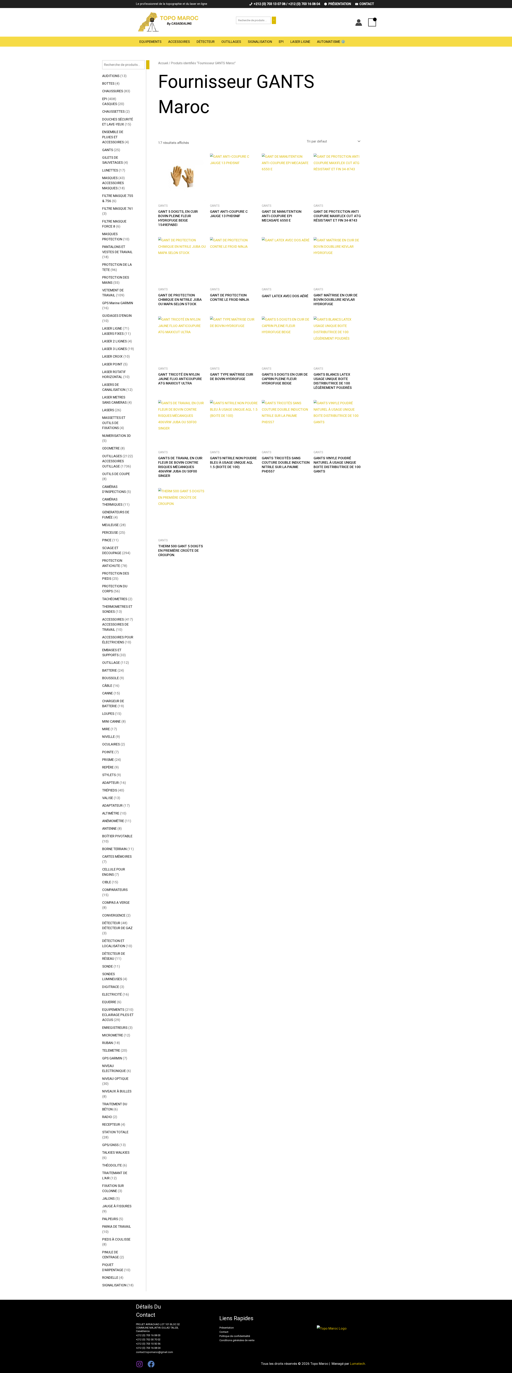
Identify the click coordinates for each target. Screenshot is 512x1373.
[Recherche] (274, 20)
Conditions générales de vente (236, 1340)
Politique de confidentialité (234, 1336)
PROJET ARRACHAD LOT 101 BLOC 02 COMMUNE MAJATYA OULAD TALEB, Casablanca (158, 1328)
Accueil (163, 63)
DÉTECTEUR (206, 42)
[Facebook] (151, 1364)
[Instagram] (139, 1364)
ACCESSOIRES (179, 42)
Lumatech (357, 1364)
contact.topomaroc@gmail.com (154, 1352)
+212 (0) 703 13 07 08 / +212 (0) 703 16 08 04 (287, 4)
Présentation (226, 1327)
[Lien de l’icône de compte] (358, 22)
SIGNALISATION (260, 42)
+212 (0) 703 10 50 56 (148, 1343)
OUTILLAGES (231, 42)
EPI (281, 42)
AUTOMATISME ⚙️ (331, 42)
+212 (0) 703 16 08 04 (148, 1347)
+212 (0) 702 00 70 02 (148, 1339)
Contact (223, 1331)
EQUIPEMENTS (150, 42)
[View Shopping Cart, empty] (372, 22)
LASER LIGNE (300, 42)
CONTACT (366, 4)
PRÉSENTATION (339, 4)
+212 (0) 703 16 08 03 (148, 1335)
